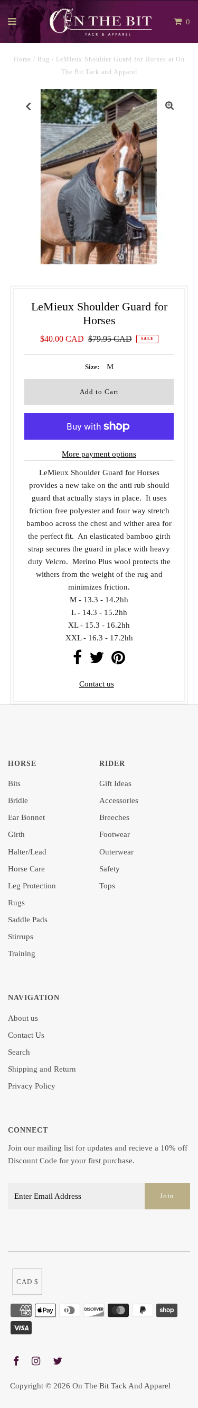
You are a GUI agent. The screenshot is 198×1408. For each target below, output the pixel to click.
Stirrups (20, 936)
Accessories (118, 800)
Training (21, 953)
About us (23, 1018)
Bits (14, 783)
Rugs (16, 902)
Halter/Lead (27, 852)
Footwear (114, 834)
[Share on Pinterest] (118, 660)
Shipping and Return (42, 1069)
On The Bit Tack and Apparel (121, 1386)
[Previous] (28, 106)
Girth (16, 834)
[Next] (54, 106)
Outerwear (116, 852)
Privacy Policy (31, 1086)
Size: (92, 367)
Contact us (96, 684)
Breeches (114, 817)
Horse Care (26, 869)
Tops (107, 885)
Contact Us (26, 1035)
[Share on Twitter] (96, 660)
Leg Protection (32, 885)
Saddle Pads (28, 919)
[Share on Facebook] (77, 660)
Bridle (18, 800)
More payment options (99, 454)
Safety (109, 869)
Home (22, 59)
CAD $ (27, 1282)
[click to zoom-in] (169, 106)
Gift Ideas (115, 783)
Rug (43, 59)
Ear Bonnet (26, 817)
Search (19, 1052)
